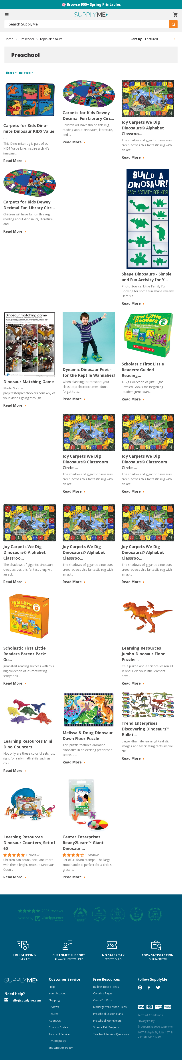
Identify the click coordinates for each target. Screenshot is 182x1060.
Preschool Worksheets (107, 1021)
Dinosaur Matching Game (28, 381)
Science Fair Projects (106, 1027)
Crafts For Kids (102, 1000)
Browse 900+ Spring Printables (94, 4)
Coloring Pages (102, 993)
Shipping (54, 1000)
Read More (13, 160)
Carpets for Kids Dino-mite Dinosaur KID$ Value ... (28, 131)
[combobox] (87, 24)
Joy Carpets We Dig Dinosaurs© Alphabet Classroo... (143, 127)
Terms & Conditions (150, 1015)
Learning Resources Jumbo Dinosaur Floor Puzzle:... (143, 653)
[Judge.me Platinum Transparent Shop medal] (99, 914)
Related (25, 73)
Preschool (27, 39)
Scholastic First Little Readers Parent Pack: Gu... (24, 653)
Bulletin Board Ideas (106, 987)
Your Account (57, 993)
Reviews (54, 1007)
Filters (9, 73)
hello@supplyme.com (26, 1000)
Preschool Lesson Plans (108, 1014)
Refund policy (57, 1041)
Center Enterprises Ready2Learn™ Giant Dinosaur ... (83, 842)
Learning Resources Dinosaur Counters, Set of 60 (29, 842)
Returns (53, 1014)
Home (8, 39)
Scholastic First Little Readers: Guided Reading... (143, 369)
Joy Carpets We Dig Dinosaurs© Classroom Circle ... (85, 461)
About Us (55, 1021)
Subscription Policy (61, 1048)
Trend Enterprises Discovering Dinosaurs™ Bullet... (145, 728)
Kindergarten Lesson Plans (110, 1007)
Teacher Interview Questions (111, 1034)
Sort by (136, 39)
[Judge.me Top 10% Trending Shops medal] (155, 914)
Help (52, 987)
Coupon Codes (58, 1027)
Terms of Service (59, 1034)
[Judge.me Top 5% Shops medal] (136, 914)
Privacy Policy (146, 1021)
